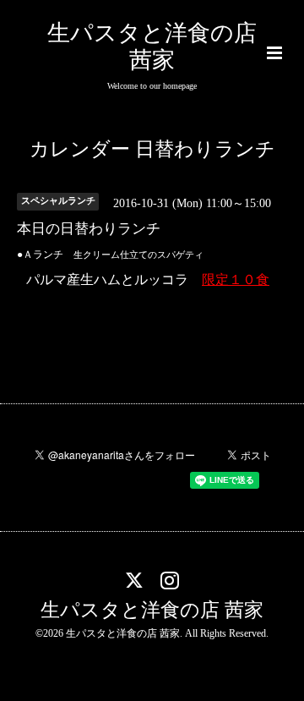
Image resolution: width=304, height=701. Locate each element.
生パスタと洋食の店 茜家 (152, 610)
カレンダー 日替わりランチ (152, 149)
